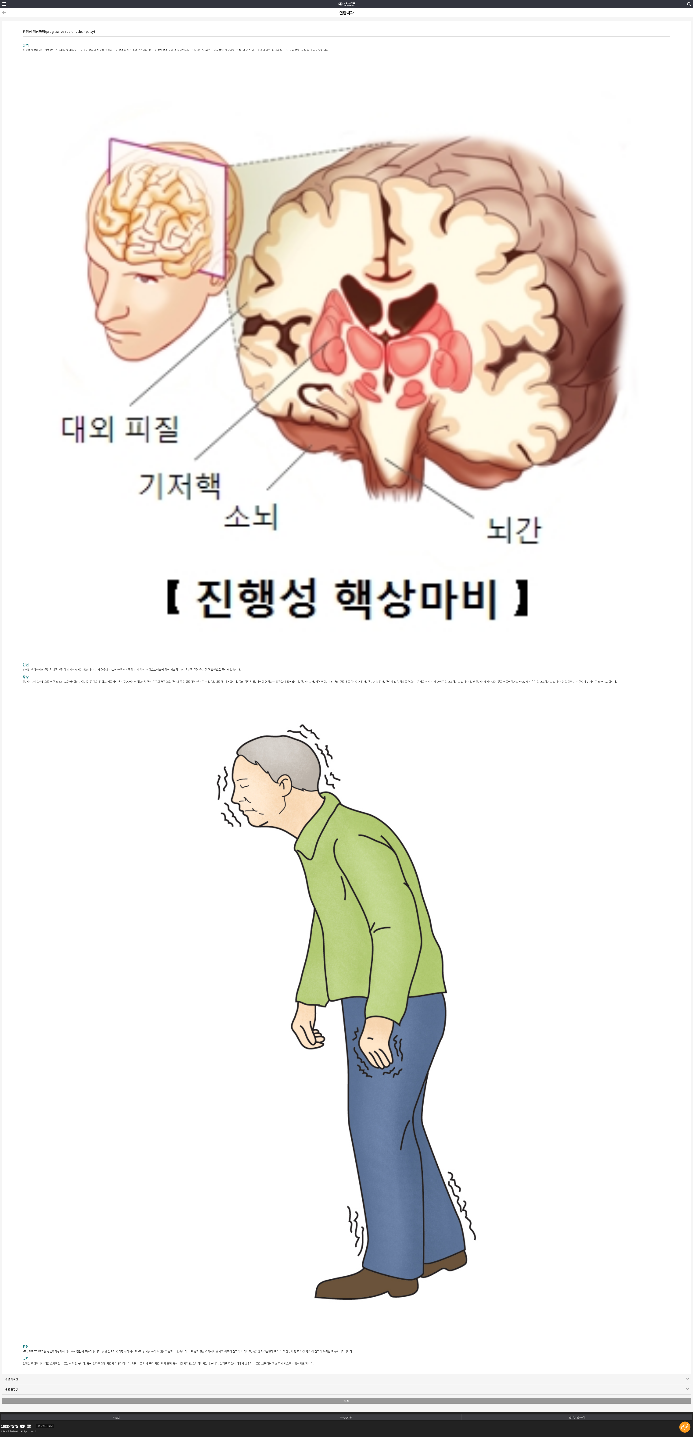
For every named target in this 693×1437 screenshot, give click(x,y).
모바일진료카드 (346, 1417)
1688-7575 (9, 1426)
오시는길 (115, 1417)
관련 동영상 (11, 1389)
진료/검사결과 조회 (577, 1417)
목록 (346, 1401)
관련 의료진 (11, 1379)
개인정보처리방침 (45, 1425)
